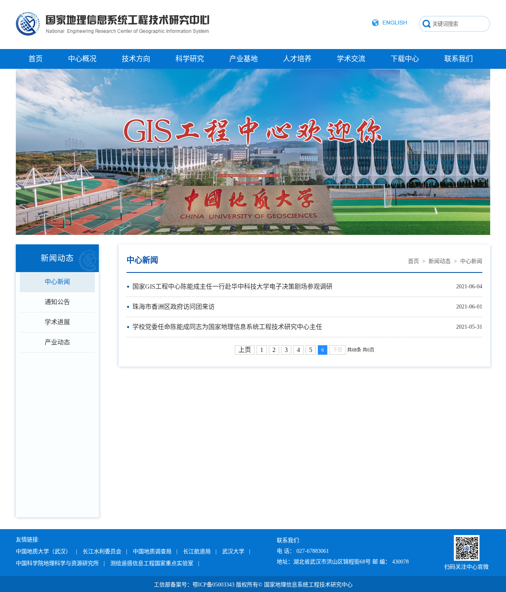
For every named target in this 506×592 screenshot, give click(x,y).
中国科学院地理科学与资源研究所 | (60, 563)
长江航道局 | (200, 551)
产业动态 (57, 342)
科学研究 (190, 59)
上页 (244, 349)
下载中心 (405, 59)
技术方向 (136, 59)
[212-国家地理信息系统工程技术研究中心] (113, 45)
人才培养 (297, 59)
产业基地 (243, 59)
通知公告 (57, 302)
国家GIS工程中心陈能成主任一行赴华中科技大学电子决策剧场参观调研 (232, 286)
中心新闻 (57, 281)
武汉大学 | (236, 551)
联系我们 (458, 59)
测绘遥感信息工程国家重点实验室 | (154, 563)
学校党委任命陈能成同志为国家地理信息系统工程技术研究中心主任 (227, 326)
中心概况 (82, 59)
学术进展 (57, 322)
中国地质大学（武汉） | (46, 551)
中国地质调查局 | (155, 551)
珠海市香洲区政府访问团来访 (173, 306)
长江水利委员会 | (105, 551)
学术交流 (351, 59)
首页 (35, 59)
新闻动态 (440, 261)
